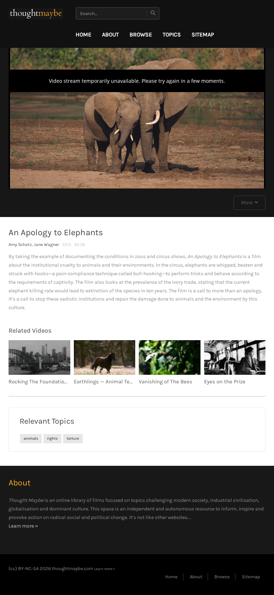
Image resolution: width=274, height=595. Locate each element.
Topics (172, 34)
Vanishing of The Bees (165, 381)
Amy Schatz (20, 244)
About (110, 34)
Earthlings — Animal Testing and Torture (123, 381)
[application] (137, 116)
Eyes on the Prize (224, 381)
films (98, 500)
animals (31, 438)
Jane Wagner (46, 244)
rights (52, 438)
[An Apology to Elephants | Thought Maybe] (36, 13)
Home (83, 34)
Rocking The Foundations (39, 381)
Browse (141, 34)
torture (73, 438)
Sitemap (203, 34)
